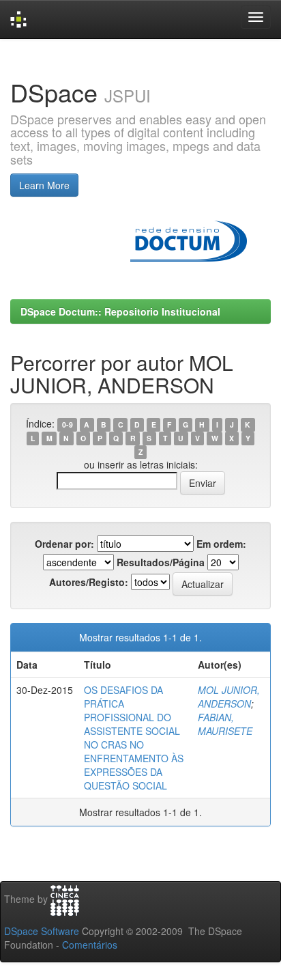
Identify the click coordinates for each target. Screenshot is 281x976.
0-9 (67, 424)
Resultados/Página (161, 562)
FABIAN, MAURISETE (225, 724)
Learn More (44, 185)
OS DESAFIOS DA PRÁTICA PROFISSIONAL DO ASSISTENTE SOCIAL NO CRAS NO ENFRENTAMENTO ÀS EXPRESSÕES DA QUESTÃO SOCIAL (133, 737)
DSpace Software (41, 931)
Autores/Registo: (88, 582)
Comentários (89, 944)
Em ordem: (221, 543)
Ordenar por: (64, 543)
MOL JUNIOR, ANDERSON (229, 696)
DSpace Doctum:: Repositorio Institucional (120, 311)
